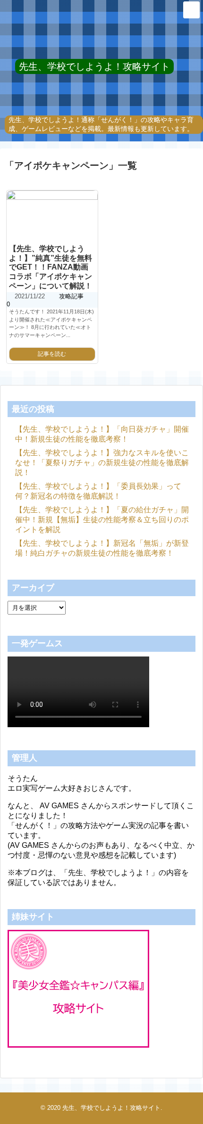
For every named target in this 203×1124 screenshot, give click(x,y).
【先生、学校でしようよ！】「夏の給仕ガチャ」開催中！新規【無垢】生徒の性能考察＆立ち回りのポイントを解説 (102, 519)
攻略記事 (71, 296)
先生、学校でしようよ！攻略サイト (94, 66)
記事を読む (52, 354)
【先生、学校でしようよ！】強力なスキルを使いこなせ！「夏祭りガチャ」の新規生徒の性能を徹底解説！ (102, 462)
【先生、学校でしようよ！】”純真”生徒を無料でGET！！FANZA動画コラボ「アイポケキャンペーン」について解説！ (50, 267)
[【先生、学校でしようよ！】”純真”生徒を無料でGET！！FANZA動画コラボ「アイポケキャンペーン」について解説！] (52, 215)
